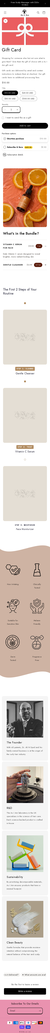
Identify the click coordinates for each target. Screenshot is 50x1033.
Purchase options (9, 133)
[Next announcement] (45, 3)
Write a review (25, 991)
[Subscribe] (39, 1011)
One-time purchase (15, 138)
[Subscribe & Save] (4, 147)
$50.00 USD (10, 98)
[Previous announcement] (5, 3)
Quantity (5, 104)
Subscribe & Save (19, 147)
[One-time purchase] (4, 138)
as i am (28, 1032)
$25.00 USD (27, 93)
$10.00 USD (10, 93)
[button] (5, 12)
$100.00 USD (28, 98)
